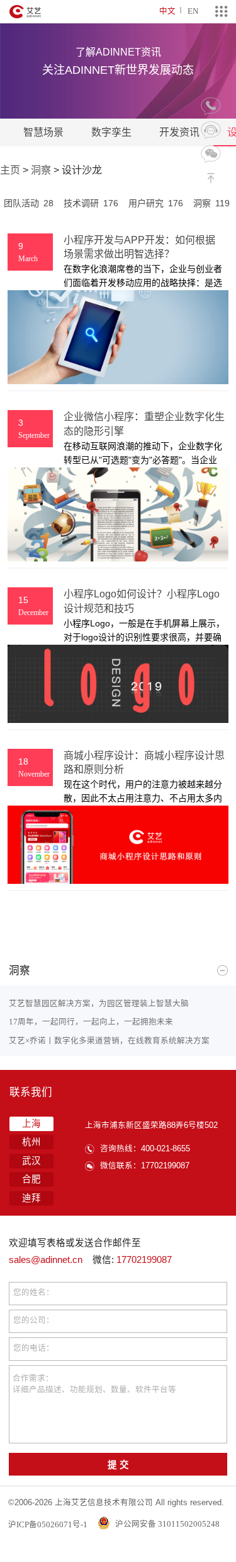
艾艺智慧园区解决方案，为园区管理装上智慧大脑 (99, 1003)
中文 (167, 11)
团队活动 (28, 203)
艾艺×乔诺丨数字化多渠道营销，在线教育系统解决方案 (109, 1040)
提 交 (118, 1464)
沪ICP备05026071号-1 (47, 1524)
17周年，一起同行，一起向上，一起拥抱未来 (91, 1022)
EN (193, 11)
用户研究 (155, 203)
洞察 (41, 170)
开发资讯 (179, 132)
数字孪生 (111, 132)
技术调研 (91, 203)
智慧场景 (43, 132)
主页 (10, 170)
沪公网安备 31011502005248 (166, 1524)
